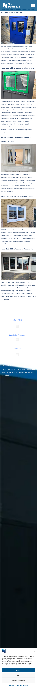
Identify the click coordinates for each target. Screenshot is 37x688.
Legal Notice (24, 685)
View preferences (18, 681)
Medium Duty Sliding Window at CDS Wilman (17, 196)
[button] (34, 651)
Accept (18, 670)
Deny (18, 675)
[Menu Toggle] (32, 5)
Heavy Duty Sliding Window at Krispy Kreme (17, 68)
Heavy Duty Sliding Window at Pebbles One (17, 249)
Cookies (11, 685)
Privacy (17, 685)
